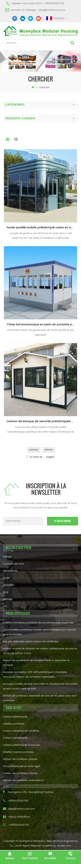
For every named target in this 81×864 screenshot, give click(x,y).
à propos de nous (13, 564)
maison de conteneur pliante (20, 759)
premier (33, 450)
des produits (10, 571)
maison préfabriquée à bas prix (21, 745)
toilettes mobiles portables (18, 752)
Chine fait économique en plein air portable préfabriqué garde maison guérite (42, 324)
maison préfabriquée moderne (21, 731)
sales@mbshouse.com (51, 10)
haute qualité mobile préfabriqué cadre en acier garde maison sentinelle (42, 227)
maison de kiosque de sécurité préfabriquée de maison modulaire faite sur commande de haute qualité (42, 421)
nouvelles (8, 585)
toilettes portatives (13, 724)
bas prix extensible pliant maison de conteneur (30, 641)
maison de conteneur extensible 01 (23, 780)
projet (6, 578)
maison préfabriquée (15, 717)
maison (7, 557)
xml (5, 606)
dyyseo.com (64, 846)
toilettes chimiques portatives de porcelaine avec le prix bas (38, 623)
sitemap (7, 599)
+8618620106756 (54, 3)
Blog (5, 592)
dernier (49, 450)
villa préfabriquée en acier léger (21, 766)
